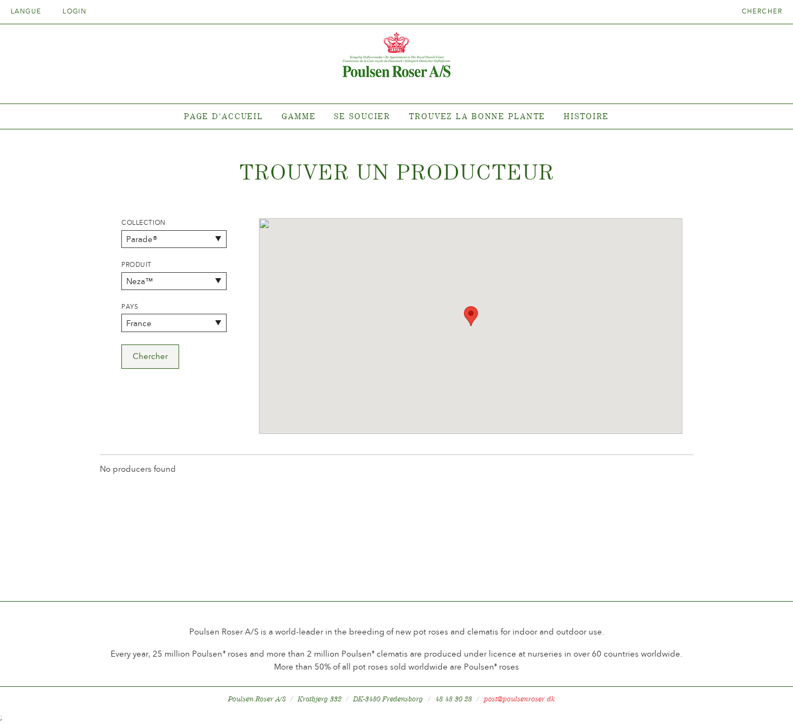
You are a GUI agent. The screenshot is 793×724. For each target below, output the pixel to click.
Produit (136, 264)
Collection (143, 222)
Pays (129, 307)
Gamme (299, 116)
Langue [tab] (27, 11)
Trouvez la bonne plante (477, 116)
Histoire (586, 116)
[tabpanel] (396, 116)
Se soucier (362, 116)
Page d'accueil (223, 116)
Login (74, 11)
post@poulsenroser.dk (519, 699)
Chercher (762, 11)
